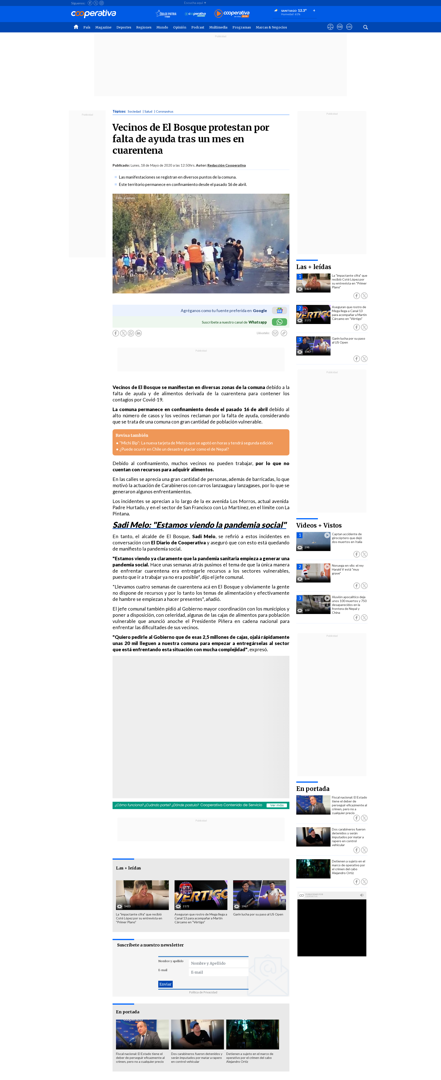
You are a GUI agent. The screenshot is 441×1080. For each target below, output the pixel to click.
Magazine (103, 27)
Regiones (143, 27)
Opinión (179, 27)
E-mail (162, 970)
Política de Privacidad (203, 992)
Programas (241, 27)
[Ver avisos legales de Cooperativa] (330, 31)
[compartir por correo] (275, 333)
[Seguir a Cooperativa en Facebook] (90, 3)
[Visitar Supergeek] (349, 31)
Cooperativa (171, 778)
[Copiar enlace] (284, 333)
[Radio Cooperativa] (232, 13)
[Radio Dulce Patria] (166, 14)
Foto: (119, 198)
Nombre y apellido (171, 961)
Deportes (123, 27)
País (86, 27)
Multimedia (218, 27)
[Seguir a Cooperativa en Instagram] (101, 3)
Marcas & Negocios (271, 27)
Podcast (197, 27)
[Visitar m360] (340, 31)
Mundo (162, 27)
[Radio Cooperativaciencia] (195, 14)
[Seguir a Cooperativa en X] (95, 3)
